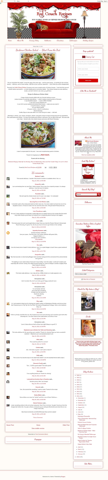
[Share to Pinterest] (56, 167)
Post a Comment (37, 417)
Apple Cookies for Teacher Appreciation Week (85, 441)
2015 (78, 387)
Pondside (38, 193)
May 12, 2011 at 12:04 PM (39, 241)
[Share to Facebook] (54, 167)
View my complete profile (88, 155)
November (81, 400)
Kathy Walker (38, 395)
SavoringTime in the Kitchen (38, 201)
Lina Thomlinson (38, 211)
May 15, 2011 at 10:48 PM (39, 360)
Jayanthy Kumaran (38, 230)
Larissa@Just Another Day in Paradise (38, 379)
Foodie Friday (54, 161)
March (80, 449)
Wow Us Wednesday (36, 161)
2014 (78, 389)
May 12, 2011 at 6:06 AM (38, 180)
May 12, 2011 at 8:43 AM (38, 207)
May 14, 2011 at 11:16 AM (39, 297)
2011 (78, 396)
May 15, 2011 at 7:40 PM (38, 344)
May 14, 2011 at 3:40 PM (38, 326)
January (80, 454)
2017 (78, 382)
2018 (78, 380)
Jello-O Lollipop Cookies (84, 428)
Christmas (60, 40)
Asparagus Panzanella (84, 416)
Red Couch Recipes (93, 141)
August (80, 407)
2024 (78, 377)
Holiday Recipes (88, 40)
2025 (78, 375)
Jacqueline (38, 184)
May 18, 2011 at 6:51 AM (38, 375)
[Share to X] (53, 167)
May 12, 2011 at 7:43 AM (38, 198)
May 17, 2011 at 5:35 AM (38, 367)
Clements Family (38, 363)
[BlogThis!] (51, 167)
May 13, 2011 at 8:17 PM (38, 251)
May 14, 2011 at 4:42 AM (38, 275)
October (80, 402)
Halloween (47, 40)
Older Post (66, 425)
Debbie (38, 270)
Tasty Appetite (39, 239)
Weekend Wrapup (13, 161)
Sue (38, 245)
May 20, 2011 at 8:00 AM (38, 399)
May (79, 414)
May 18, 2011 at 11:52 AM (39, 383)
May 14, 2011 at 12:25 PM (39, 309)
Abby (37, 339)
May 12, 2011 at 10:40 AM (39, 227)
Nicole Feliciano (38, 403)
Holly (38, 355)
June (79, 412)
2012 (78, 393)
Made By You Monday (24, 161)
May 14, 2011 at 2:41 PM (38, 318)
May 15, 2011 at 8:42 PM (38, 352)
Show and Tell (46, 161)
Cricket (38, 347)
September (81, 405)
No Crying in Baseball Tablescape (87, 434)
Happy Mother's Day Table (85, 444)
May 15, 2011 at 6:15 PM (38, 336)
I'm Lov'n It (61, 161)
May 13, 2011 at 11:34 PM (39, 267)
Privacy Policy (34, 40)
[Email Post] (45, 167)
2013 (78, 391)
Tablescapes (73, 40)
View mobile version (38, 428)
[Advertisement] (88, 123)
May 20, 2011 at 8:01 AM (38, 414)
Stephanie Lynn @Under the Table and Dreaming (38, 330)
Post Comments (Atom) (41, 434)
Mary (38, 301)
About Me (20, 40)
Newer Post (10, 425)
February (80, 451)
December (81, 398)
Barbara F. (38, 176)
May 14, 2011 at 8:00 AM (38, 283)
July (79, 409)
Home (10, 40)
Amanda (38, 387)
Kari (38, 371)
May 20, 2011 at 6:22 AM (38, 391)
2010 (78, 457)
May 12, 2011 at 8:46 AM (38, 217)
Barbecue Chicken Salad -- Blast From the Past (86, 431)
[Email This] (50, 167)
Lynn (38, 220)
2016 (78, 384)
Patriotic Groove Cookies (84, 422)
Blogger (63, 476)
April (79, 447)
